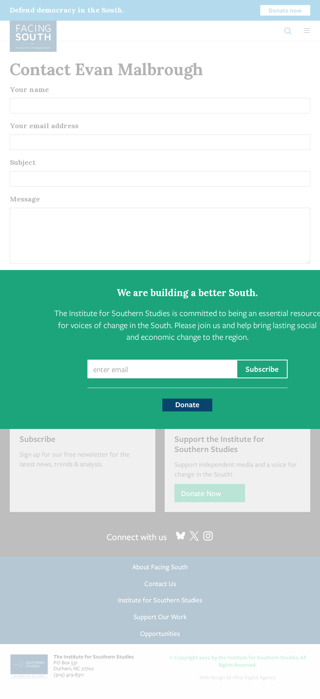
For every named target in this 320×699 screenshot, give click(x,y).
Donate (187, 404)
